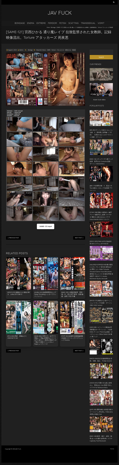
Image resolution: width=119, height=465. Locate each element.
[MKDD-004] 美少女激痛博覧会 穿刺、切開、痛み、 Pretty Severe (101, 359)
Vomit (101, 23)
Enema (30, 23)
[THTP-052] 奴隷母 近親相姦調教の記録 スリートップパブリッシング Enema (72, 338)
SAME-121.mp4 (46, 226)
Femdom (52, 23)
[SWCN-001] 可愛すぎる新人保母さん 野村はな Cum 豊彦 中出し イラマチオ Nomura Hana (101, 385)
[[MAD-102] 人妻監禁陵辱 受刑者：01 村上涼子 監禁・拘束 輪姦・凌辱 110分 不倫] (72, 273)
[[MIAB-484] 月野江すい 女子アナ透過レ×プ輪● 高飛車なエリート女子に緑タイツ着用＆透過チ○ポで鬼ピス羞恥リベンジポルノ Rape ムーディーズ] (45, 317)
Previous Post (14, 238)
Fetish (62, 23)
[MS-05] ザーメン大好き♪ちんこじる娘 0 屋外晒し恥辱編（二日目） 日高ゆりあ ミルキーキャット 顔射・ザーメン (101, 133)
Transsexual (88, 23)
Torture (54, 50)
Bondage (20, 23)
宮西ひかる (68, 50)
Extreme (41, 23)
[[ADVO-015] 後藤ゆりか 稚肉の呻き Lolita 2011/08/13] (18, 273)
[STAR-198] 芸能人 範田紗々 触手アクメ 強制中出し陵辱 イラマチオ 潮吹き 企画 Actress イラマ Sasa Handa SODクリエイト (101, 215)
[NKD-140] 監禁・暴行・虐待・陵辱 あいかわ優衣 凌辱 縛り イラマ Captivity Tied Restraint (101, 438)
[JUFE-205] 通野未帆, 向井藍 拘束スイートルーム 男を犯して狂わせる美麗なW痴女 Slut (101, 411)
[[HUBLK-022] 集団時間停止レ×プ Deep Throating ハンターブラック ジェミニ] (45, 273)
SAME (48, 50)
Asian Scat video (99, 99)
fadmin (21, 50)
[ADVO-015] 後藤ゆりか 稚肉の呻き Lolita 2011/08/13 (18, 293)
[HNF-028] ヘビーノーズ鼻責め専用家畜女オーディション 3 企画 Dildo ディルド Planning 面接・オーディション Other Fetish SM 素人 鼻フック (101, 332)
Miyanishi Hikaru (41, 50)
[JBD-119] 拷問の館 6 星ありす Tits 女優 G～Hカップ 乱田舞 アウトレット (101, 188)
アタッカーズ (60, 50)
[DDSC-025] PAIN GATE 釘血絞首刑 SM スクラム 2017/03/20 (101, 242)
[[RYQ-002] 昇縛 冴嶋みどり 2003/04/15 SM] (18, 317)
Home (48, 27)
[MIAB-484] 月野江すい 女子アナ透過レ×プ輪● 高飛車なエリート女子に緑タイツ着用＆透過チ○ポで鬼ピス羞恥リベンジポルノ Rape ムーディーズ (45, 340)
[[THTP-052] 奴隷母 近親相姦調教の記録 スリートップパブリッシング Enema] (72, 317)
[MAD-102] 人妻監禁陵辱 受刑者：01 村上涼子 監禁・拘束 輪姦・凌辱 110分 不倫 (72, 294)
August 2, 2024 (12, 50)
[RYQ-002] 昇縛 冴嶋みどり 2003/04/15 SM (17, 337)
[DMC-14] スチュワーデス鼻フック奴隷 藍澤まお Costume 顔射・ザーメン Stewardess (101, 161)
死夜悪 (74, 50)
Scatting (73, 23)
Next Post (78, 238)
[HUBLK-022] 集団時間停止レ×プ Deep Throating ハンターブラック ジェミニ (45, 294)
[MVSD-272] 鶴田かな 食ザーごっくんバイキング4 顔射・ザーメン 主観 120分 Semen (101, 302)
